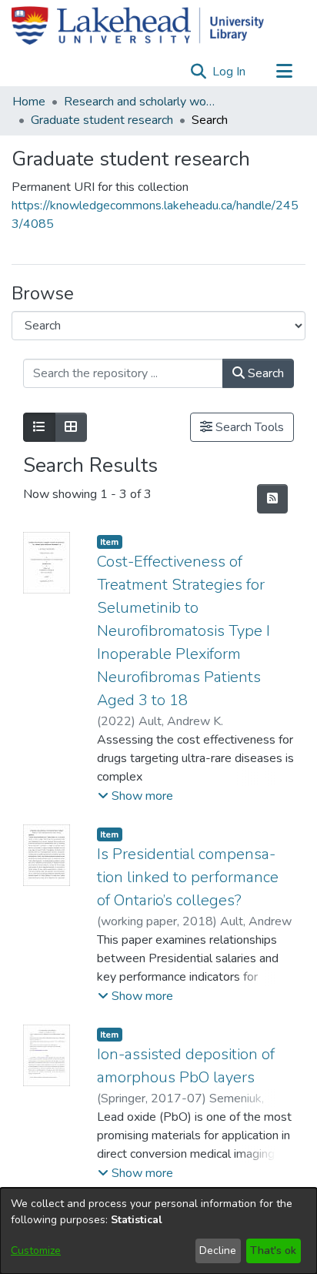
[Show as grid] (71, 427)
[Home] (138, 25)
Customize (36, 1250)
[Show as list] (39, 427)
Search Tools (248, 427)
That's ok (273, 1250)
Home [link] (28, 101)
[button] (198, 71)
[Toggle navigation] (283, 71)
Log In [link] (229, 71)
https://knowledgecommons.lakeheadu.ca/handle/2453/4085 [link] (155, 214)
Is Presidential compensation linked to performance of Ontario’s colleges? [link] (188, 877)
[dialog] (158, 1231)
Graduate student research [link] (102, 120)
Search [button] (264, 373)
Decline (217, 1250)
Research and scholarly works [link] (141, 101)
